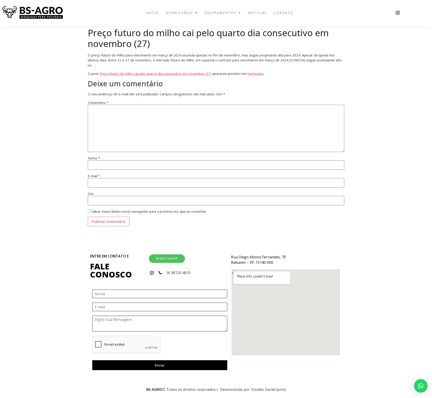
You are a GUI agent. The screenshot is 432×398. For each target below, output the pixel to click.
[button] (181, 13)
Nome (94, 158)
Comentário (98, 102)
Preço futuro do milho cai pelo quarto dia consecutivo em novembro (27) (155, 73)
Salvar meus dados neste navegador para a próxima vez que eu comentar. (149, 211)
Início (152, 13)
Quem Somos (179, 13)
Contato (283, 13)
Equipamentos (220, 13)
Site (91, 193)
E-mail (94, 176)
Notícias (257, 13)
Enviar (160, 365)
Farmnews (256, 73)
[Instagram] (397, 12)
